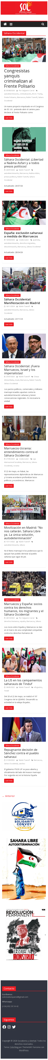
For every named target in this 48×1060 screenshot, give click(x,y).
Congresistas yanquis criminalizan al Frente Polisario (19, 78)
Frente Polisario (10, 97)
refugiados (38, 687)
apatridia (36, 240)
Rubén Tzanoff (31, 97)
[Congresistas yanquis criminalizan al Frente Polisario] (24, 39)
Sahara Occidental (34, 247)
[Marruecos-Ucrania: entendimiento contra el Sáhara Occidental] (24, 417)
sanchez (22, 763)
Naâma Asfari (34, 173)
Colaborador (24, 240)
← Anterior (8, 796)
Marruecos (21, 97)
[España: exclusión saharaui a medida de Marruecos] (24, 202)
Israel (17, 380)
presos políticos (10, 177)
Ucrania (16, 466)
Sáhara (22, 545)
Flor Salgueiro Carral (27, 90)
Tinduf (6, 691)
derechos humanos (11, 621)
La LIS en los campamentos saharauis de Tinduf (23, 682)
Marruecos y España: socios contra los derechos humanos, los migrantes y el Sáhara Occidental (23, 609)
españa (22, 621)
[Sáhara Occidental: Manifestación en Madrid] (24, 268)
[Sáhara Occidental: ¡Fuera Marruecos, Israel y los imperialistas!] (24, 335)
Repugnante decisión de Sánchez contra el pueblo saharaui (21, 753)
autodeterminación (11, 94)
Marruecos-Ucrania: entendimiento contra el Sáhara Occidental (21, 451)
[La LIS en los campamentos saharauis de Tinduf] (24, 649)
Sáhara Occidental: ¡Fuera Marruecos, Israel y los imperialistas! (22, 369)
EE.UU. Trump (37, 94)
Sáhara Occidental (12, 66)
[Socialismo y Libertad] (24, 2)
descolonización (10, 247)
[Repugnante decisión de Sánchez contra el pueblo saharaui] (24, 718)
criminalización (25, 94)
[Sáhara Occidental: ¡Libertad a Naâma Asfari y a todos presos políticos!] (24, 128)
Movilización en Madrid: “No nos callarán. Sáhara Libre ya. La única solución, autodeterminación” (23, 532)
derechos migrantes (27, 243)
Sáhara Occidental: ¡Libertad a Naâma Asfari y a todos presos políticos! (23, 162)
